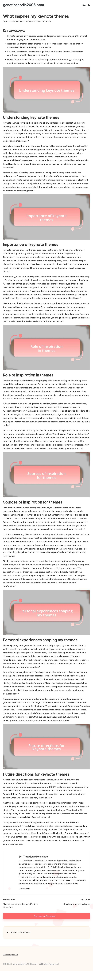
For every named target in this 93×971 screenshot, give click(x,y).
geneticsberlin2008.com (23, 5)
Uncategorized (10, 954)
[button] (24, 889)
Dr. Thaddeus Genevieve (33, 856)
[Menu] (84, 5)
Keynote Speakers (44, 21)
